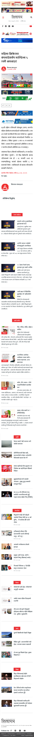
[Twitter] (9, 26)
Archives (29, 733)
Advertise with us (21, 733)
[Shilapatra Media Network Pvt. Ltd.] (17, 16)
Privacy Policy (11, 733)
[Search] (31, 17)
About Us (3, 733)
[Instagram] (6, 26)
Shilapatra (31, 25)
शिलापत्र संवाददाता (12, 68)
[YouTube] (13, 26)
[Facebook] (2, 26)
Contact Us (6, 735)
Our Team (13, 735)
